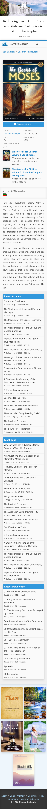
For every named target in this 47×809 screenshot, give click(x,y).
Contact (21, 795)
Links (12, 795)
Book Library (9, 51)
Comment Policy (36, 795)
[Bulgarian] (5, 195)
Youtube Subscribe (30, 799)
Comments (13, 799)
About (4, 795)
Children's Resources (28, 51)
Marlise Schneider (11, 133)
